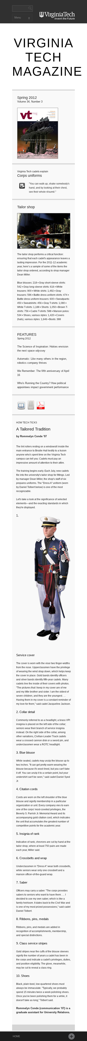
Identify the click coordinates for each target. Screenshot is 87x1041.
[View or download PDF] (41, 407)
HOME (16, 1036)
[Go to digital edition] (21, 407)
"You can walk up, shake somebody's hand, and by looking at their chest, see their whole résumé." (49, 187)
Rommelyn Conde (31, 436)
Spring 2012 (27, 98)
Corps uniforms (29, 176)
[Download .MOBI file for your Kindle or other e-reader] (31, 407)
